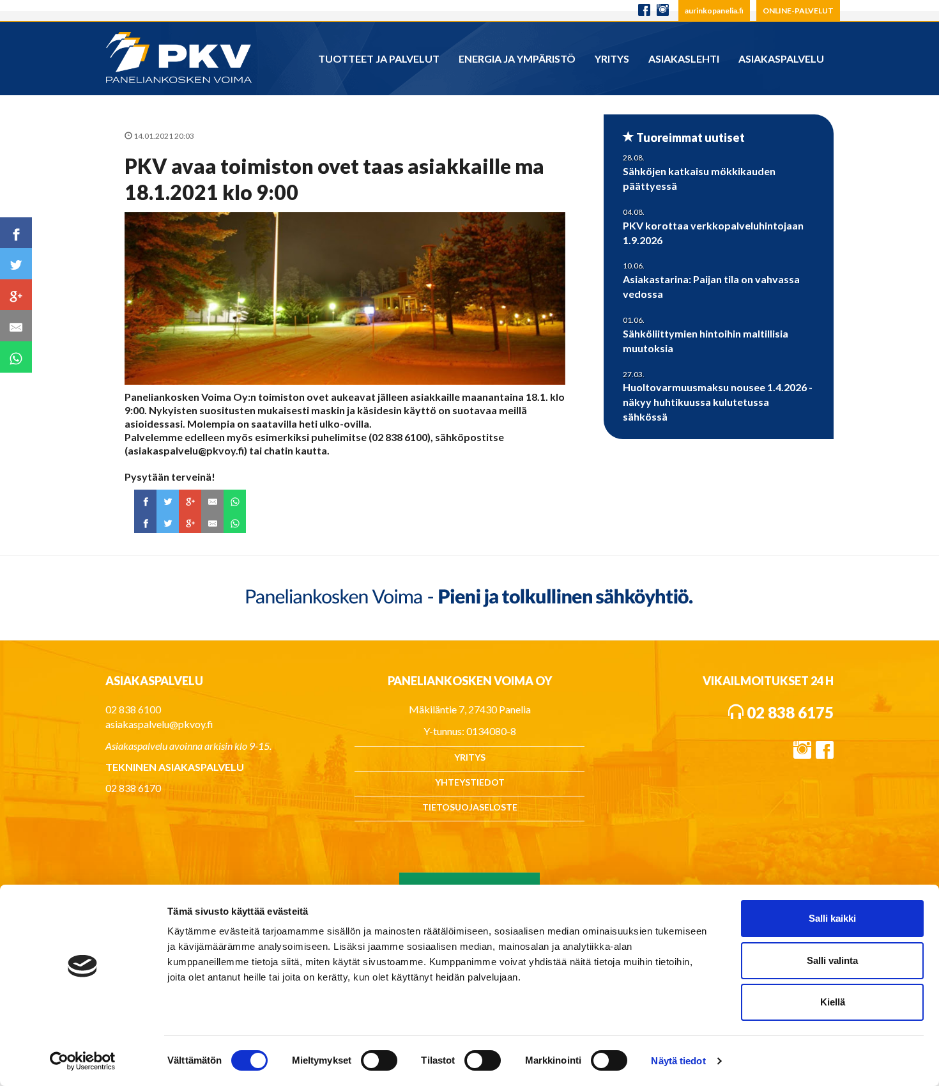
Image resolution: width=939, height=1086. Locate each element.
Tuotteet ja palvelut (378, 58)
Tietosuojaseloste (469, 807)
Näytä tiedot (678, 1060)
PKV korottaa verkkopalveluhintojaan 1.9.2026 (713, 232)
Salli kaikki (832, 918)
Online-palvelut (798, 10)
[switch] (379, 1060)
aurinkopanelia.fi (714, 10)
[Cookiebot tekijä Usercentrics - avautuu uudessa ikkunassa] (83, 1061)
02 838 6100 (133, 709)
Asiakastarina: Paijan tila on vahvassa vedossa (711, 286)
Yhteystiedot (470, 782)
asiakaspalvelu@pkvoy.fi (159, 724)
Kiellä (832, 1002)
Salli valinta (832, 960)
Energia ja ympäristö (517, 58)
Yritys (612, 58)
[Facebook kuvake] (644, 10)
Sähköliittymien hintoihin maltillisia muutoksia (705, 340)
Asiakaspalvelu (781, 58)
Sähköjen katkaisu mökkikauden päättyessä (699, 178)
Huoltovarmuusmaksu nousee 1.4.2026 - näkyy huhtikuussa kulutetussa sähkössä (718, 402)
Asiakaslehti (683, 58)
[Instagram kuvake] (665, 10)
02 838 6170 (133, 788)
